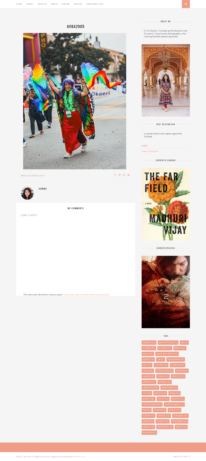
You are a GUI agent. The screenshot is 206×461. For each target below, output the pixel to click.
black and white (167, 354)
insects (178, 376)
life (147, 393)
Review (148, 416)
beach (180, 348)
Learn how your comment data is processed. (86, 294)
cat (160, 359)
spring (148, 421)
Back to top (181, 457)
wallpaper (165, 427)
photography (174, 404)
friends (181, 371)
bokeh (148, 359)
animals (149, 342)
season (164, 416)
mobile (148, 399)
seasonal (180, 416)
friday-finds (164, 371)
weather (149, 432)
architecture (168, 342)
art (184, 342)
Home (19, 4)
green (163, 376)
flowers (177, 365)
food (148, 371)
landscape (150, 387)
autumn (165, 348)
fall (147, 365)
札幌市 (145, 145)
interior (149, 382)
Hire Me (66, 4)
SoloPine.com (79, 456)
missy (174, 393)
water (181, 427)
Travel (30, 4)
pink (146, 410)
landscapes (169, 387)
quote (174, 410)
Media (54, 4)
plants (159, 410)
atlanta (149, 348)
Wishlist (42, 4)
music (163, 399)
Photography (152, 404)
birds (148, 354)
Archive (78, 4)
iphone (164, 382)
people (177, 399)
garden (148, 376)
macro (160, 393)
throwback (179, 421)
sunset (162, 421)
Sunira (42, 175)
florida (161, 365)
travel (148, 427)
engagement (176, 359)
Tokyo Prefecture (150, 151)
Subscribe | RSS (94, 4)
